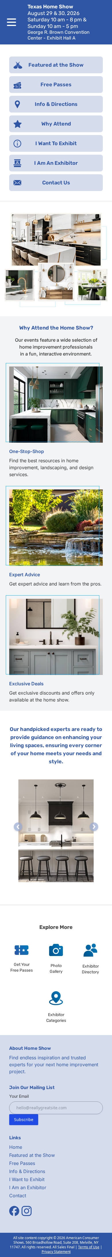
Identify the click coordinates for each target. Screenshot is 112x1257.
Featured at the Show (32, 1155)
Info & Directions (27, 1171)
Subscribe (23, 1119)
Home (15, 1147)
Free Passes (22, 1163)
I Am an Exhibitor (27, 1187)
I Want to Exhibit (27, 1179)
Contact (17, 1195)
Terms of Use (88, 1247)
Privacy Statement (56, 1251)
